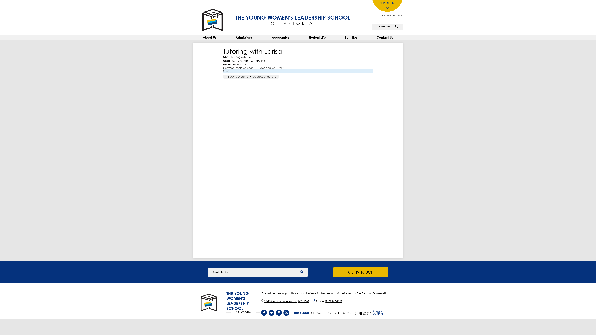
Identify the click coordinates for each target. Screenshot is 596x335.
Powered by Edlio (378, 312)
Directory (331, 313)
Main (226, 71)
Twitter (271, 313)
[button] (209, 37)
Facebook (264, 313)
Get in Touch (361, 272)
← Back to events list (237, 76)
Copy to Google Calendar (238, 67)
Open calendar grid (265, 76)
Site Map (316, 313)
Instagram (279, 313)
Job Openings (348, 313)
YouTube (286, 313)
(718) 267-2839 (333, 301)
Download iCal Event (270, 67)
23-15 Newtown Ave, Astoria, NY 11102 (286, 301)
